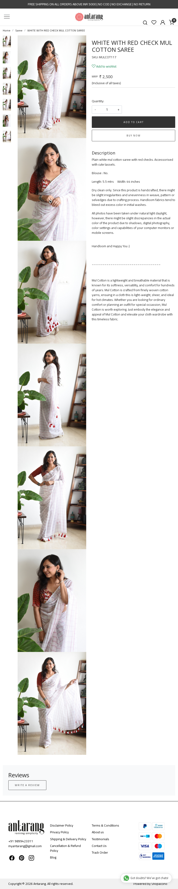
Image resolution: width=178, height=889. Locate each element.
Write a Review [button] (27, 785)
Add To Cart (134, 122)
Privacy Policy (59, 832)
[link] (145, 22)
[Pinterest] (21, 859)
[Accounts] (162, 22)
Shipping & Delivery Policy (68, 839)
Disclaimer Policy (61, 825)
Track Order (100, 852)
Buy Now (134, 135)
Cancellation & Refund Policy (65, 848)
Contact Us (99, 846)
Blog (53, 857)
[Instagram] (31, 859)
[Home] (89, 17)
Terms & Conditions (105, 825)
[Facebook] (12, 859)
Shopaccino (159, 884)
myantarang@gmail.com (25, 846)
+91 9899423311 (20, 841)
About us (98, 832)
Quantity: (98, 101)
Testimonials (100, 839)
